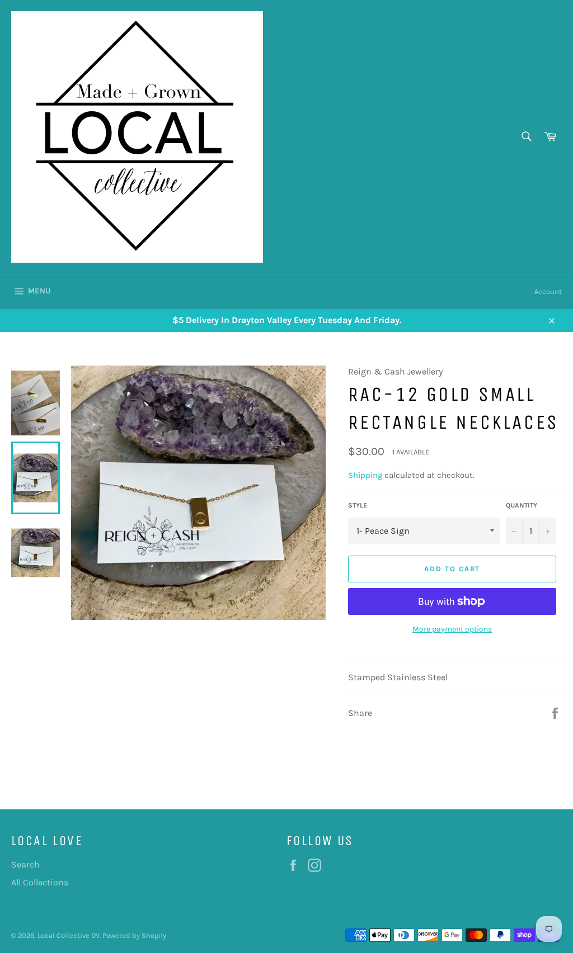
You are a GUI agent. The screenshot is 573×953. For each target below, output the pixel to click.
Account (548, 291)
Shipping (365, 475)
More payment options (452, 629)
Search (25, 864)
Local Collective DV (68, 935)
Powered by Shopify (134, 935)
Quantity (521, 505)
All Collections (39, 882)
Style (357, 505)
